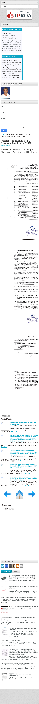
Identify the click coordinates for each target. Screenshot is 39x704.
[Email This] (3, 416)
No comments (5, 145)
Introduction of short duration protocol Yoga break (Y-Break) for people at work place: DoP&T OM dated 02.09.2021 (23, 466)
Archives (16, 571)
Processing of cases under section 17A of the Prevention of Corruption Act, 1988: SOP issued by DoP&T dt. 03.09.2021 (23, 478)
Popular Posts (6, 571)
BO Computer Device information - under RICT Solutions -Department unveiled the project (22, 576)
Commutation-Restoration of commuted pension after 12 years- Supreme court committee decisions (18, 664)
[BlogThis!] (5, 416)
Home (3, 134)
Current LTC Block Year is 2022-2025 (11, 640)
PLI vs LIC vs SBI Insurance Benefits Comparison (23, 606)
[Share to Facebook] (9, 416)
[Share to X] (7, 416)
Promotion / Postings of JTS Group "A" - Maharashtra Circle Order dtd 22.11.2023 (17, 142)
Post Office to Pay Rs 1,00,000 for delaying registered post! (18, 597)
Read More (14, 431)
